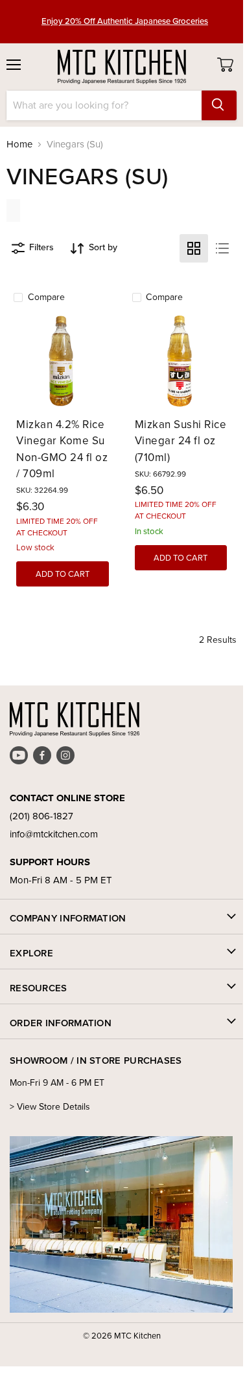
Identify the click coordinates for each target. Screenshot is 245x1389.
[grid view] (194, 248)
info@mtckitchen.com (54, 834)
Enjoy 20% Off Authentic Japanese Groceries (124, 16)
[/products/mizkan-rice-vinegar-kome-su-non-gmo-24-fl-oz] (62, 361)
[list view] (222, 248)
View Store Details (53, 1107)
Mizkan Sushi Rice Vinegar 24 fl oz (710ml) (181, 441)
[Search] (219, 105)
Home (19, 144)
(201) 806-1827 (41, 816)
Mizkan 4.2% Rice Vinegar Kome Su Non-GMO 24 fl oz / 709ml (62, 449)
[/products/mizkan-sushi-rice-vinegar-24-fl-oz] (180, 361)
